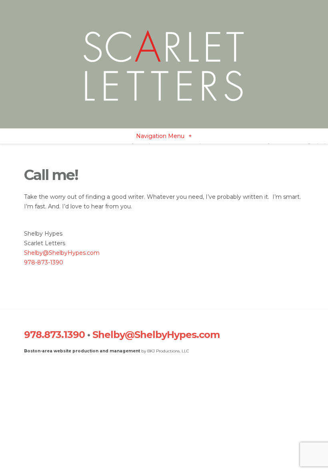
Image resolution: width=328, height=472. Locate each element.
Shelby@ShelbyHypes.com (62, 252)
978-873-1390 (43, 262)
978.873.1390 (54, 334)
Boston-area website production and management (82, 351)
